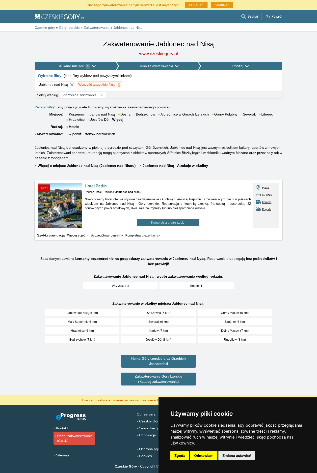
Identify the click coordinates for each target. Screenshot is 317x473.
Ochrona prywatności (155, 449)
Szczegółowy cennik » (107, 235)
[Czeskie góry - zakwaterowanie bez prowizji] (59, 17)
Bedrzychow (145, 114)
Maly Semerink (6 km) (82, 322)
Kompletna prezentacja (168, 222)
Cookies (145, 456)
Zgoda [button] (179, 455)
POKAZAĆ (196, 5)
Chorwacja (147, 435)
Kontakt (62, 428)
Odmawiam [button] (203, 455)
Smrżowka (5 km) (158, 313)
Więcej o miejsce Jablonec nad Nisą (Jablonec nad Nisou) (87, 166)
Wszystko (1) (120, 286)
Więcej (117, 119)
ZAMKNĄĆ (222, 5)
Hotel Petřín (96, 186)
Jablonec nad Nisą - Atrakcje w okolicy (175, 166)
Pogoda (266, 209)
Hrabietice (77, 119)
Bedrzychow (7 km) (82, 339)
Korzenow (76, 114)
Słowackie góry (151, 428)
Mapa (265, 187)
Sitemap (62, 455)
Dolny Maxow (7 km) (235, 330)
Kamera (266, 202)
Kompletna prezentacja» (142, 235)
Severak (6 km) (158, 322)
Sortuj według (47, 95)
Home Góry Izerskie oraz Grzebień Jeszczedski (158, 361)
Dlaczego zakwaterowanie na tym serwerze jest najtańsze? (133, 4)
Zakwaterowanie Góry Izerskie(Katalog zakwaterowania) (158, 379)
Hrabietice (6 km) (82, 330)
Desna (125, 114)
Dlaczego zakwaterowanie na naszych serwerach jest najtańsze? (133, 399)
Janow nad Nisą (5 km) (82, 313)
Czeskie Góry (149, 421)
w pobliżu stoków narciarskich (92, 134)
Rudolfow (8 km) (235, 339)
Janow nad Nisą (102, 114)
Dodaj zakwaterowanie (75, 438)
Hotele (74, 127)
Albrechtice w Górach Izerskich (184, 114)
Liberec (267, 114)
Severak (249, 114)
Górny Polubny (226, 114)
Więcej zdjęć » (77, 235)
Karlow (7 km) (158, 330)
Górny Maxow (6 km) (235, 313)
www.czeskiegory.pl (158, 53)
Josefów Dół (99, 119)
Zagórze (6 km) (235, 322)
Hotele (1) (196, 286)
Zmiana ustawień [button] (236, 455)
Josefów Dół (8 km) (158, 339)
